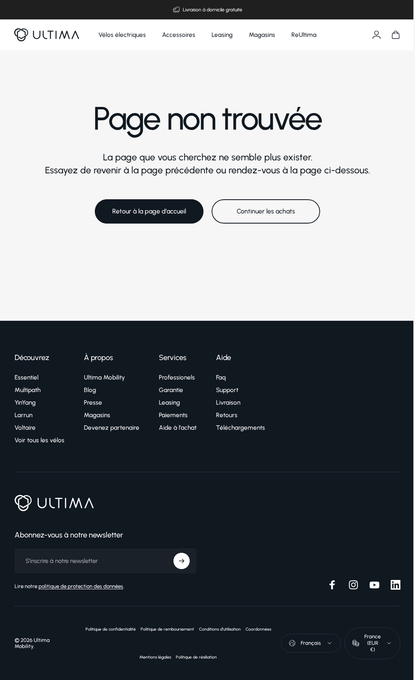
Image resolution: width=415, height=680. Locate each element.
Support (227, 390)
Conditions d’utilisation (216, 629)
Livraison (228, 402)
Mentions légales (151, 657)
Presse (93, 402)
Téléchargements (240, 427)
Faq (221, 377)
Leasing (169, 402)
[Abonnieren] (181, 561)
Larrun (23, 415)
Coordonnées (254, 629)
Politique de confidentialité (107, 629)
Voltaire (25, 427)
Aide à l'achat (178, 427)
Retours (226, 415)
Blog (90, 390)
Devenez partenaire (111, 427)
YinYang (25, 402)
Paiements (173, 415)
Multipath (28, 390)
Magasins (97, 415)
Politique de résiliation (192, 657)
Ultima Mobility (104, 377)
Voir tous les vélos (39, 440)
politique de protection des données (81, 586)
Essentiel (27, 377)
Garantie (171, 390)
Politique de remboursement (163, 629)
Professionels (177, 377)
